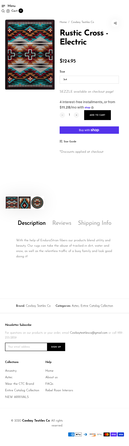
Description (32, 223)
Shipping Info (94, 223)
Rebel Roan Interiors (59, 390)
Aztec (75, 306)
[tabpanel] (30, 54)
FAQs (49, 384)
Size (62, 71)
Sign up (56, 347)
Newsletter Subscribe (18, 325)
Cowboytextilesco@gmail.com (89, 332)
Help (48, 362)
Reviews (61, 223)
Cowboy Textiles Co (38, 306)
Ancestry (11, 371)
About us (51, 377)
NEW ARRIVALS (17, 397)
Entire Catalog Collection (97, 306)
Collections (11, 362)
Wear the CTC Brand (19, 384)
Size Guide (70, 141)
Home (49, 371)
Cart (16, 11)
